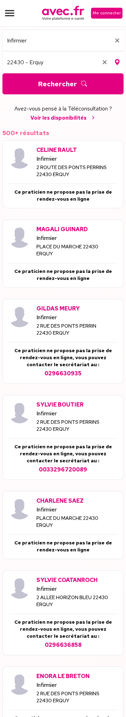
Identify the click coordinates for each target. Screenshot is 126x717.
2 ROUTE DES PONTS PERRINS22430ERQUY (71, 170)
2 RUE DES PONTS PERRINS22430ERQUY (67, 425)
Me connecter (107, 13)
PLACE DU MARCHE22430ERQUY (67, 250)
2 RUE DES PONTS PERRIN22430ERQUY (66, 329)
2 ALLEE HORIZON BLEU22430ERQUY (72, 601)
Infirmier (46, 158)
